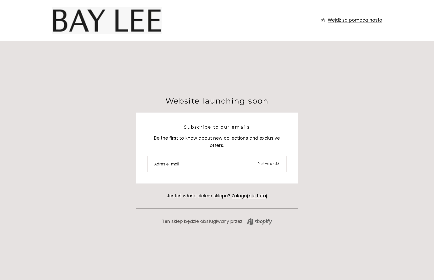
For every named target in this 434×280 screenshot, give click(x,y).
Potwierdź (269, 163)
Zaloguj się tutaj (249, 196)
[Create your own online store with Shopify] (259, 221)
